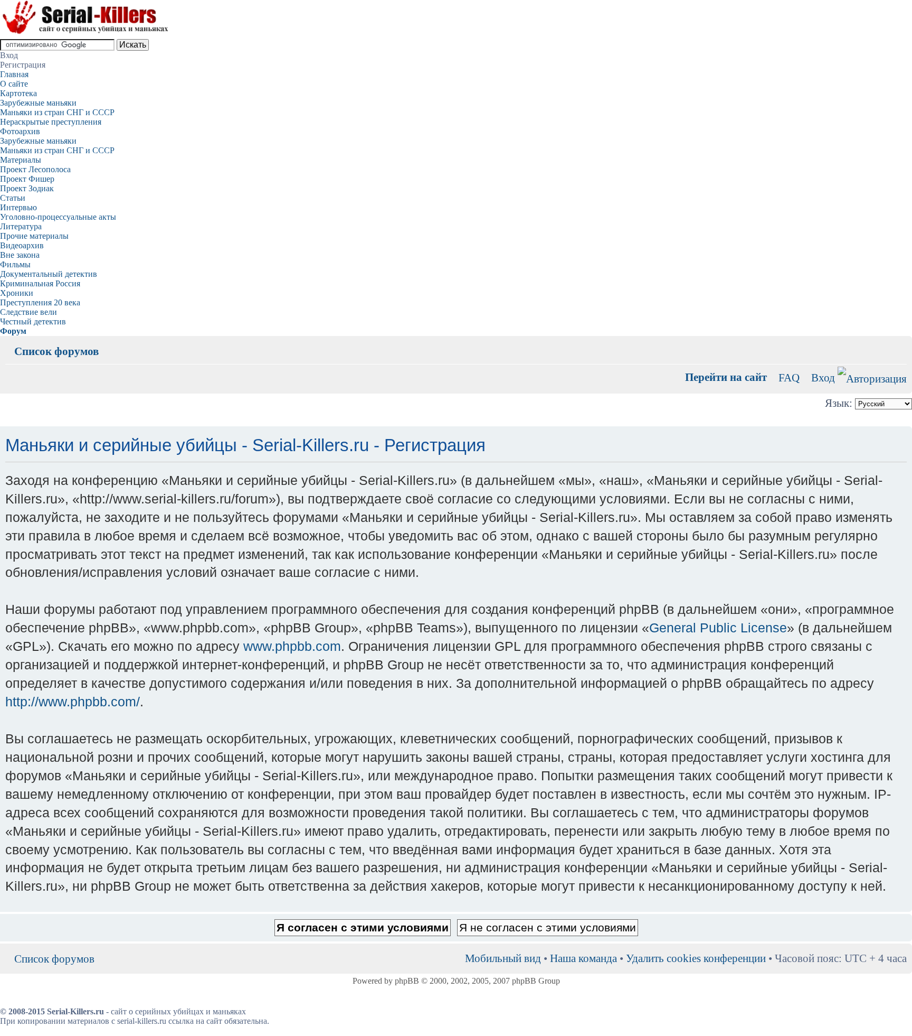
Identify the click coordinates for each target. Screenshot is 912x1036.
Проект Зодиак (27, 188)
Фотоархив (20, 131)
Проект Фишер (27, 178)
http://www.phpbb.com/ (72, 701)
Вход (823, 377)
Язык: (838, 403)
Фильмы (15, 264)
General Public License (718, 627)
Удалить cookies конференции (696, 958)
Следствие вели (28, 311)
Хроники (16, 292)
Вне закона (20, 254)
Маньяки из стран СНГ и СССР (57, 112)
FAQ (789, 377)
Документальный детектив (48, 273)
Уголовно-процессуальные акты (58, 216)
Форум (13, 330)
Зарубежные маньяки (38, 102)
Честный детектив (33, 321)
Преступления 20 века (40, 302)
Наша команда (583, 958)
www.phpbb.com (292, 646)
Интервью (18, 207)
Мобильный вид (883, 343)
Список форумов (56, 351)
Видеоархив (22, 245)
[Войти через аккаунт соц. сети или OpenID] (872, 377)
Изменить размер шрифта (899, 343)
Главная (14, 74)
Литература (21, 226)
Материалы (20, 159)
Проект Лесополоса (35, 169)
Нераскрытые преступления (50, 121)
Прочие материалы (34, 235)
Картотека (18, 93)
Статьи (12, 197)
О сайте (14, 83)
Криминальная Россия (40, 283)
